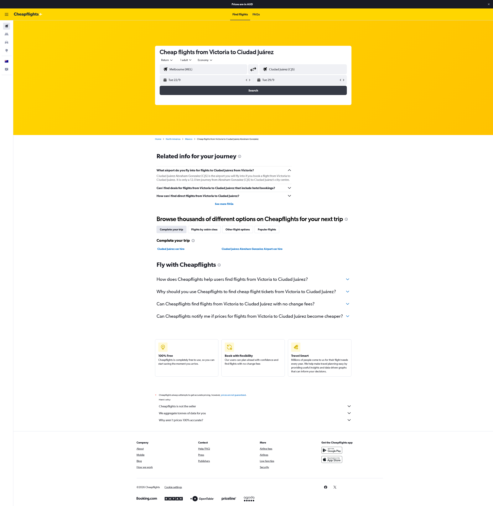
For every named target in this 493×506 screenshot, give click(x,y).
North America (173, 139)
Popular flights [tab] (267, 229)
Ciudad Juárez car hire (170, 248)
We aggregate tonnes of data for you (182, 413)
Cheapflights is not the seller (177, 406)
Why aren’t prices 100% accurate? (181, 420)
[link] (325, 487)
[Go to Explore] (7, 50)
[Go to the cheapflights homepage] (28, 14)
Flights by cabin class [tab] (204, 229)
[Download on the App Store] (331, 459)
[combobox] (167, 60)
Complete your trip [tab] (171, 229)
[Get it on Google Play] (331, 450)
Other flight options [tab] (238, 229)
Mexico (188, 139)
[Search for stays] (7, 34)
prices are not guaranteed (233, 395)
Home (158, 139)
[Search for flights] (7, 26)
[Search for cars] (7, 42)
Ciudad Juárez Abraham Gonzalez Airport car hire (252, 248)
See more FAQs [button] (224, 203)
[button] (489, 4)
